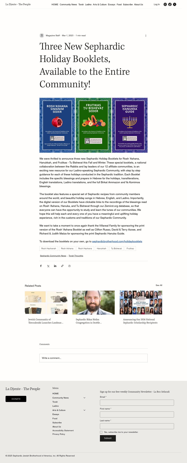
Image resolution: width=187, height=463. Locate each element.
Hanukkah (101, 248)
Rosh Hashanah (48, 248)
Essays (55, 414)
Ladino (55, 406)
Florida (83, 15)
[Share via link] (62, 265)
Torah (55, 402)
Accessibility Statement (63, 430)
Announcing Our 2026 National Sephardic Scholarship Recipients (140, 321)
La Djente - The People (18, 4)
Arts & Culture (58, 410)
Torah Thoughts (76, 256)
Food (54, 418)
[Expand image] (57, 125)
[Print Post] (69, 265)
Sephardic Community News (53, 256)
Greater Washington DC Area (61, 15)
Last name (105, 420)
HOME (55, 393)
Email (103, 397)
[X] (174, 4)
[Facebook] (170, 4)
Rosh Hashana (85, 248)
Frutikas (130, 248)
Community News (60, 398)
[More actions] (146, 35)
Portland (131, 15)
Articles (11, 15)
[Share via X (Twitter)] (48, 265)
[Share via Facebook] (40, 265)
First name (105, 409)
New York (25, 15)
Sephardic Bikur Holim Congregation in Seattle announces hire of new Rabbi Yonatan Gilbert (91, 321)
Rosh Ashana (67, 248)
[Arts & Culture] (84, 410)
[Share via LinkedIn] (55, 265)
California (144, 15)
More (157, 15)
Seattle (39, 15)
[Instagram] (165, 4)
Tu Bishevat (116, 248)
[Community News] (84, 398)
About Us (56, 426)
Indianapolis (98, 15)
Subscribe (57, 422)
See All (159, 285)
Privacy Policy (58, 434)
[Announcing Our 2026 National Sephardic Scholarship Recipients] (141, 302)
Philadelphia (115, 15)
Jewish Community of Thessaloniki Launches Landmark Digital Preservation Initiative (45, 321)
